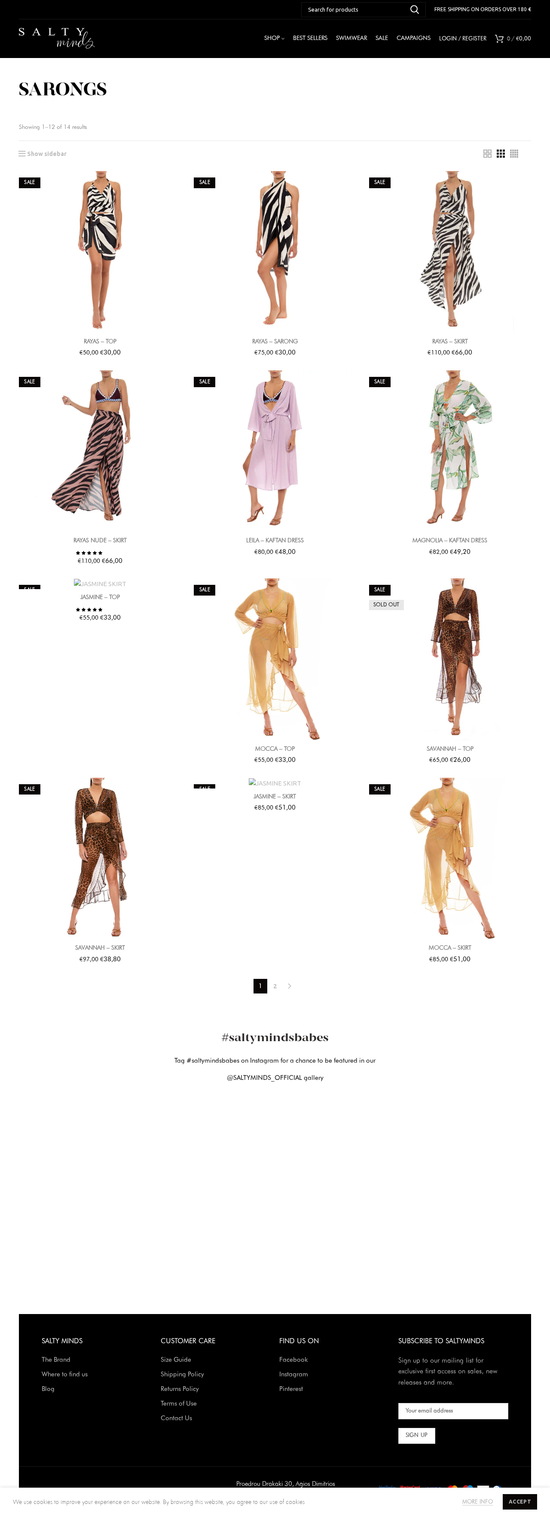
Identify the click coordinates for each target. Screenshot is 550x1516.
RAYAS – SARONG (275, 342)
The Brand (56, 1360)
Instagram (293, 1375)
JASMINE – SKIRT (275, 797)
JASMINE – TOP (100, 597)
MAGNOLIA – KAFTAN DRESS (449, 541)
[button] (89, 552)
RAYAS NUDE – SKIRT (100, 541)
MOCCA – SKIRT (450, 948)
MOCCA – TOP (275, 749)
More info (477, 1502)
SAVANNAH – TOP (450, 749)
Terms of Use (179, 1404)
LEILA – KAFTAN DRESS (275, 541)
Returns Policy (180, 1389)
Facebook (293, 1360)
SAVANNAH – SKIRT (100, 948)
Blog (48, 1389)
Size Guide (176, 1360)
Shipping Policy (182, 1375)
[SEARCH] (414, 9)
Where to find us (65, 1375)
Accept (520, 1501)
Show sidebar (47, 154)
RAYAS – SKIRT (450, 342)
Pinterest (291, 1389)
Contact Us (176, 1418)
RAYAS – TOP (100, 342)
